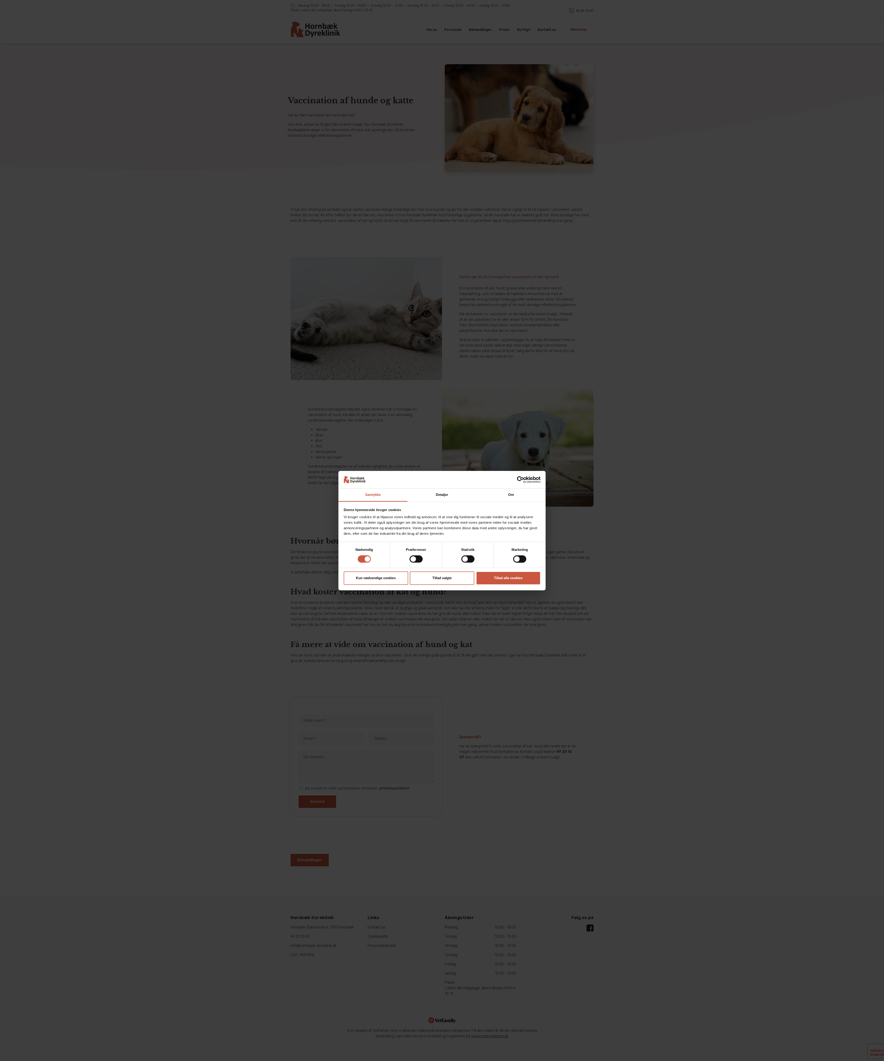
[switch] (416, 559)
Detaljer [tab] (442, 495)
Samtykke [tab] (373, 495)
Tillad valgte (442, 578)
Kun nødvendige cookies (376, 578)
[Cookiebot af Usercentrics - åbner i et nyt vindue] (520, 479)
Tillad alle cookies (508, 578)
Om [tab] (511, 495)
